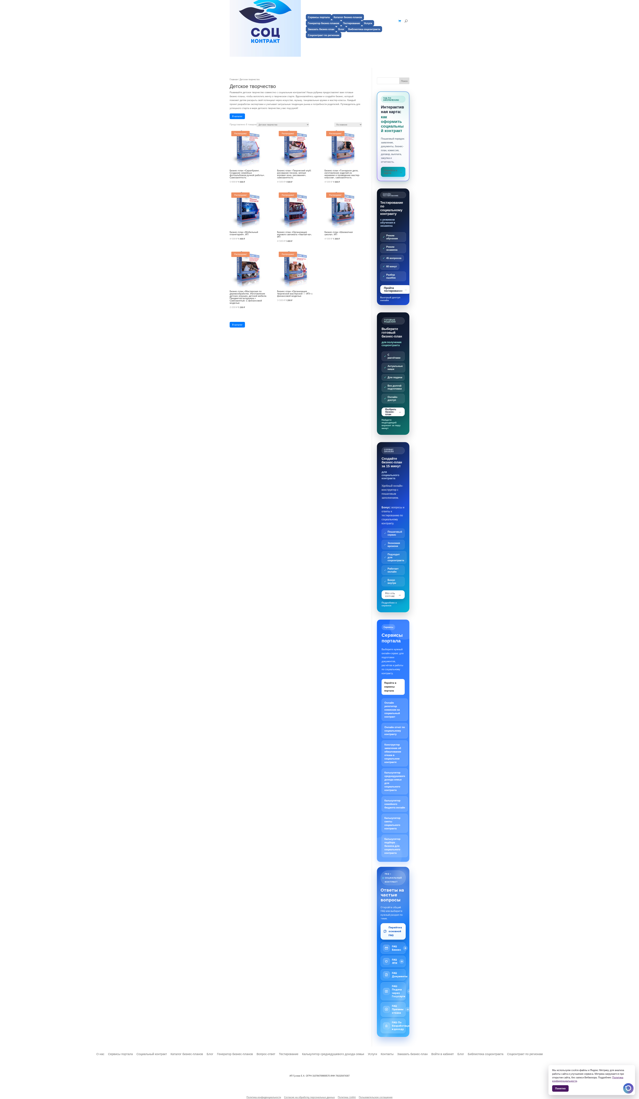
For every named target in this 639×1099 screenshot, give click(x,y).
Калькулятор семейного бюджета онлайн (394, 804)
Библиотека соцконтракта (364, 29)
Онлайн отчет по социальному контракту (394, 731)
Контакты (387, 1053)
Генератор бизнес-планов (323, 23)
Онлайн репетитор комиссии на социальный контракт (392, 709)
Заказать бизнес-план (321, 29)
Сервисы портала (319, 17)
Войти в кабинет (442, 1053)
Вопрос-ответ (266, 1053)
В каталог (237, 116)
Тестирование (351, 23)
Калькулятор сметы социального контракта (392, 823)
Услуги (368, 23)
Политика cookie (347, 1097)
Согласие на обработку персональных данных (309, 1097)
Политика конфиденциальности (263, 1097)
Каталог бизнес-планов (348, 17)
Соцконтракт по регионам (323, 35)
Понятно (560, 1088)
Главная (234, 79)
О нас (100, 1053)
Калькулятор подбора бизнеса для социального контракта (392, 846)
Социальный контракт (151, 1053)
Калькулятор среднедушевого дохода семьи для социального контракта (394, 781)
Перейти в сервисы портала (390, 686)
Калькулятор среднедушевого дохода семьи (333, 1053)
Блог (341, 29)
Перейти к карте (390, 171)
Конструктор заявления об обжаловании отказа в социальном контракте (392, 753)
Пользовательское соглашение (376, 1097)
